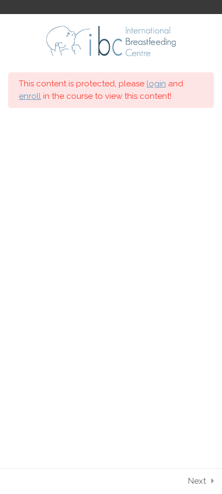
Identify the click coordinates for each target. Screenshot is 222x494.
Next (197, 481)
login (156, 84)
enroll (30, 96)
